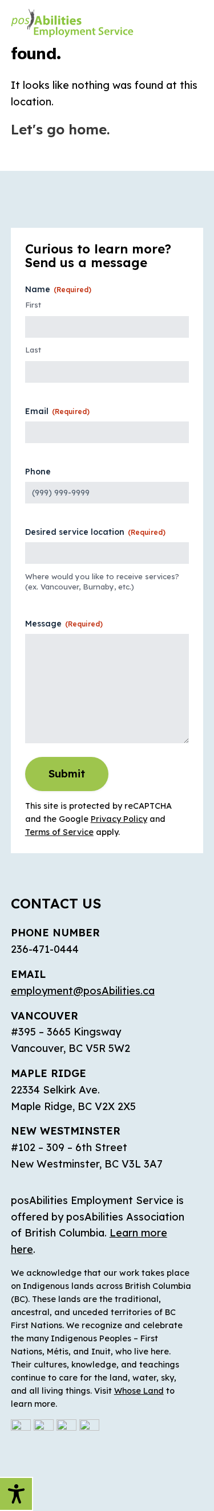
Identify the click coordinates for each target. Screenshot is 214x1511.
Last (33, 349)
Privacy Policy (119, 819)
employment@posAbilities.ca (83, 990)
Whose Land (139, 1391)
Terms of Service (59, 832)
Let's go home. (60, 129)
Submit (67, 773)
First (33, 304)
